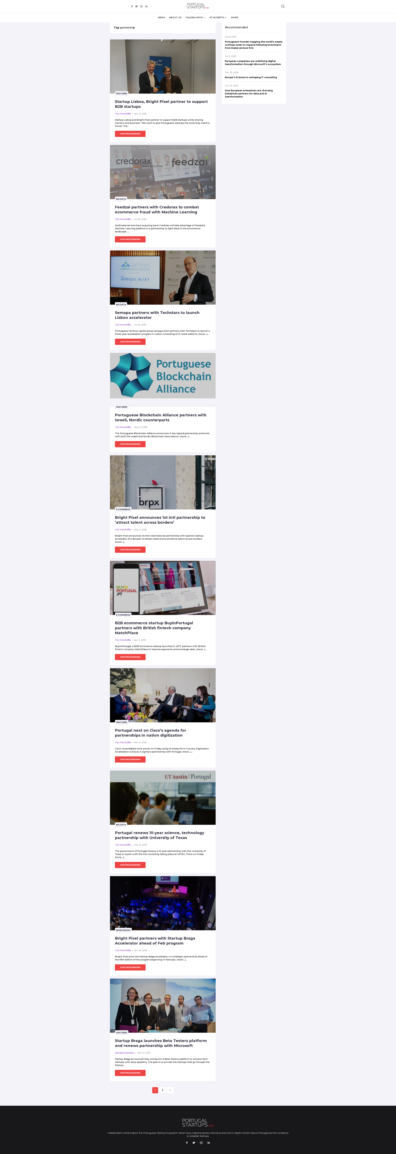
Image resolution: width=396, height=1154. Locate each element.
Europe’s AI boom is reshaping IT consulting (251, 77)
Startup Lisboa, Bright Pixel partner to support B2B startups (161, 104)
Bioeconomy (123, 930)
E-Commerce (123, 509)
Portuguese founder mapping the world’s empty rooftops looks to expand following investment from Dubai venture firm (253, 44)
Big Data (121, 199)
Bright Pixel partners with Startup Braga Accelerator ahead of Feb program (155, 940)
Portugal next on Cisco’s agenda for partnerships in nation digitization (150, 733)
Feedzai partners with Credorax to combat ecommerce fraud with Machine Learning (157, 209)
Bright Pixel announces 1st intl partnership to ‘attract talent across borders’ (160, 520)
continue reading (130, 134)
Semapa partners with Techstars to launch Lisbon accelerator (157, 315)
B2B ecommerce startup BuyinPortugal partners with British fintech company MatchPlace (154, 628)
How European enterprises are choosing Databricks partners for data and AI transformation (249, 93)
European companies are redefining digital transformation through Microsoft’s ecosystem (253, 63)
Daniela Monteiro (124, 1052)
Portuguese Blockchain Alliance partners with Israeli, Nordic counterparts (161, 417)
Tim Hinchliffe (123, 113)
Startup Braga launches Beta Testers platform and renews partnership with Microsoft (161, 1043)
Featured (121, 93)
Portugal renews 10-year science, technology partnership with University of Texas (159, 835)
